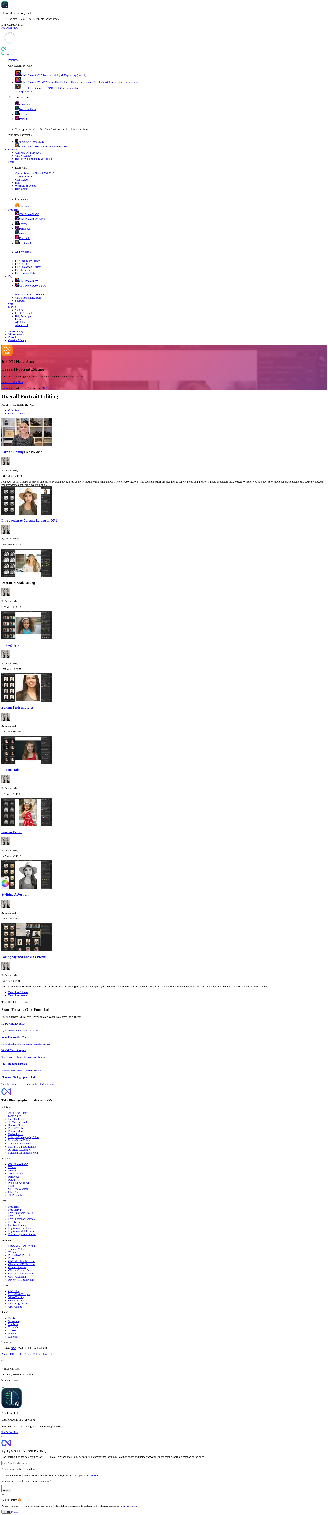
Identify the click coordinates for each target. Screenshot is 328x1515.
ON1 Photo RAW (18, 1164)
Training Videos (16, 1248)
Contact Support (17, 1267)
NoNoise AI (14, 1170)
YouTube (13, 1324)
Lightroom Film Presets (20, 1228)
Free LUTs (14, 1215)
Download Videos (18, 992)
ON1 (13, 1348)
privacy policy (129, 1506)
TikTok (12, 1330)
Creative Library (17, 1225)
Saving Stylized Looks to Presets (23, 957)
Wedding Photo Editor (20, 1143)
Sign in (47, 388)
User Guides (15, 1306)
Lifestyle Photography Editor (23, 1137)
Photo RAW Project (19, 1255)
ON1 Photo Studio (18, 1188)
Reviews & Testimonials (21, 1279)
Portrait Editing (12, 452)
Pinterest (12, 1333)
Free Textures (15, 1222)
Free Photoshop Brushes (21, 1218)
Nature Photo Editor (19, 1140)
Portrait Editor (15, 1131)
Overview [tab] (13, 410)
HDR (11, 1185)
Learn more (7, 388)
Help (19, 1354)
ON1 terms (94, 1475)
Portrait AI (13, 1179)
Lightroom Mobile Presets (22, 1231)
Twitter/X (13, 1327)
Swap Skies (14, 1115)
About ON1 (7, 1354)
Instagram (13, 1321)
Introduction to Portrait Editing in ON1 (29, 520)
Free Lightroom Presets (20, 1212)
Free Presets (14, 1209)
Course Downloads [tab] (18, 413)
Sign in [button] (12, 306)
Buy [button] (10, 276)
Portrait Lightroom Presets (22, 1234)
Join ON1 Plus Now (12, 382)
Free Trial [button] (13, 209)
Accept (6, 1512)
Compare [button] (13, 149)
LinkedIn (13, 1336)
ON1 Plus (13, 1192)
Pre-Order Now (9, 27)
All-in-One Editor (17, 1112)
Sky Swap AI (15, 1173)
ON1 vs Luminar (17, 1276)
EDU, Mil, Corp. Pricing (21, 1245)
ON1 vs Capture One (19, 1270)
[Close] (7, 54)
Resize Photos (15, 1134)
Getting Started (16, 1300)
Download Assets (17, 995)
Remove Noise (16, 1125)
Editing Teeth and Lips (17, 707)
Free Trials (14, 1206)
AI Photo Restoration (19, 1149)
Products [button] (13, 59)
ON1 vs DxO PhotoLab (21, 1273)
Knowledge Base (17, 1303)
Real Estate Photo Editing (22, 1146)
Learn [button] (11, 161)
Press (11, 1258)
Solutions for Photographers (23, 1152)
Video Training (16, 1297)
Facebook (13, 1318)
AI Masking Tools (18, 1122)
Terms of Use (50, 1354)
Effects (12, 1167)
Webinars (13, 1252)
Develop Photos (16, 1118)
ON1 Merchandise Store (21, 1261)
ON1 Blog (14, 1291)
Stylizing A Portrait (14, 894)
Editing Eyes (10, 645)
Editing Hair (10, 769)
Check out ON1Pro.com (21, 1264)
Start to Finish (11, 832)
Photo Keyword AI (18, 1182)
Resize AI (13, 1176)
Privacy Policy (32, 1354)
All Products (15, 1195)
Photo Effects (15, 1128)
